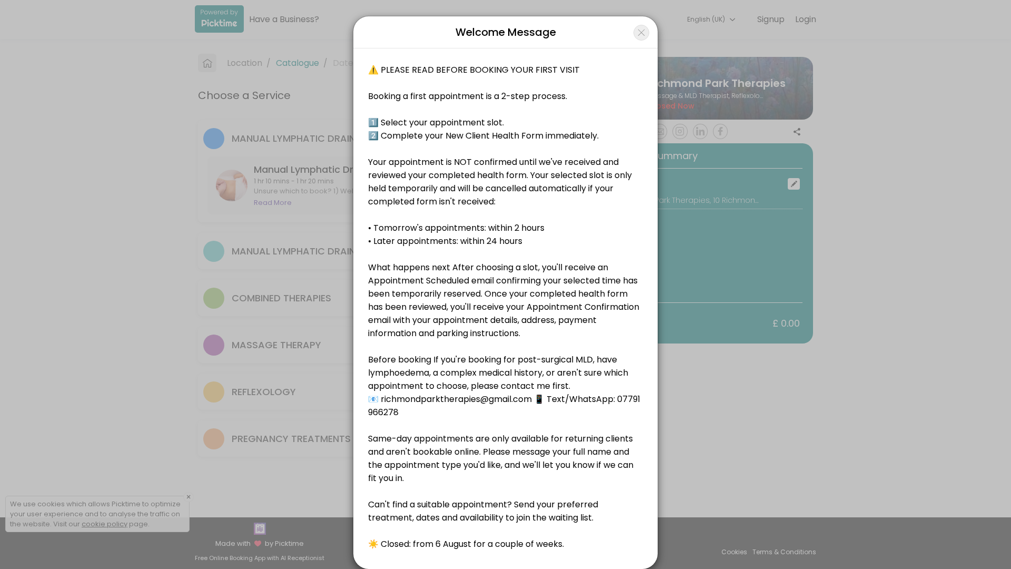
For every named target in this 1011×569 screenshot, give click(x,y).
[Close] (641, 33)
